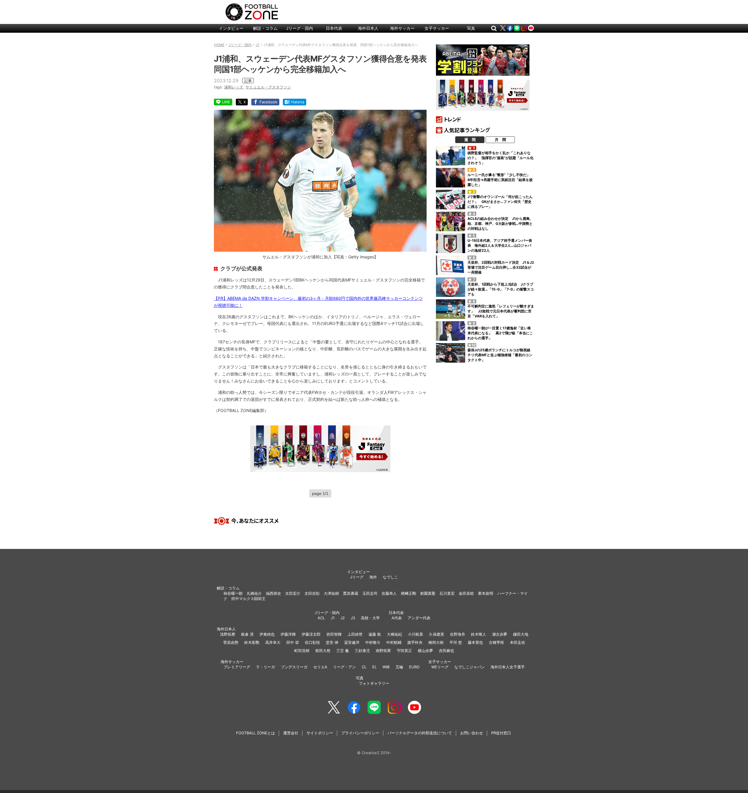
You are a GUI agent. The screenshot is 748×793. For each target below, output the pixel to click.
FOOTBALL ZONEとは (255, 733)
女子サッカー (437, 28)
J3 (353, 617)
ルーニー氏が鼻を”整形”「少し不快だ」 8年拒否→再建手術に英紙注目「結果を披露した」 (501, 180)
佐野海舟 (457, 634)
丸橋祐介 (254, 593)
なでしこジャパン (469, 667)
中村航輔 (393, 642)
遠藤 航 (374, 634)
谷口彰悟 (312, 642)
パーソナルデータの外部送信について (419, 733)
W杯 (386, 667)
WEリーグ (440, 667)
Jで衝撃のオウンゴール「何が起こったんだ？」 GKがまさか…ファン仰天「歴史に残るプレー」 (500, 201)
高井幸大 (272, 642)
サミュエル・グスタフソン (268, 87)
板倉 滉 (247, 634)
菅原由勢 (230, 642)
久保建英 (436, 634)
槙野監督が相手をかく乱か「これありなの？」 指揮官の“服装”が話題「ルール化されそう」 (501, 158)
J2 (342, 617)
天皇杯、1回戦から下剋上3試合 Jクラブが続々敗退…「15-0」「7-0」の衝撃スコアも (501, 289)
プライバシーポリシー (360, 733)
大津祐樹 (331, 593)
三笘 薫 (342, 650)
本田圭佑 (517, 642)
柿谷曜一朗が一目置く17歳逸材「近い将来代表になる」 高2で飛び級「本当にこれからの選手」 (500, 333)
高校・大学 (370, 617)
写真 (471, 28)
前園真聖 (427, 593)
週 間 (470, 139)
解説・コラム (265, 28)
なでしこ (390, 577)
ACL (321, 617)
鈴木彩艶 (251, 642)
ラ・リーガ (265, 667)
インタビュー (231, 28)
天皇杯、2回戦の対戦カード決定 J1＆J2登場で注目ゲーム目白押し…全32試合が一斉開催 (501, 267)
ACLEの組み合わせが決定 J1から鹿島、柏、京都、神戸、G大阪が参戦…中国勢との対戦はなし (500, 223)
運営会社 (290, 733)
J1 (333, 617)
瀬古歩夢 (499, 634)
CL (364, 667)
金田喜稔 (466, 593)
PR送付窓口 (501, 733)
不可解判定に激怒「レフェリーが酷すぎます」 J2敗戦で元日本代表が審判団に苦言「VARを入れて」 (501, 311)
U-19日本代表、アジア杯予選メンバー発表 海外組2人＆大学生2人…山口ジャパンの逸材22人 (500, 245)
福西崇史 (273, 593)
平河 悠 (455, 642)
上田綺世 (355, 634)
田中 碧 (292, 642)
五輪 (399, 667)
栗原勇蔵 (350, 593)
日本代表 (334, 28)
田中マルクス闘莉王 (248, 598)
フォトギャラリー (374, 683)
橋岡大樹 (436, 642)
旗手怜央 (415, 642)
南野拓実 (383, 650)
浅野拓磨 (227, 634)
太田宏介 (292, 593)
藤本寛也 (475, 642)
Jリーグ (356, 577)
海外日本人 (368, 28)
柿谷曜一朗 (233, 593)
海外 (373, 577)
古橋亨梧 (496, 642)
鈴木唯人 (478, 634)
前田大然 (322, 650)
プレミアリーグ (237, 667)
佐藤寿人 (389, 593)
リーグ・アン (344, 667)
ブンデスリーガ (294, 667)
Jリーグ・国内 (299, 28)
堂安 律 (332, 642)
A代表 (397, 617)
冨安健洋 (351, 642)
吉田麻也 (446, 650)
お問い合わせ (471, 733)
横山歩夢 (425, 650)
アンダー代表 (419, 617)
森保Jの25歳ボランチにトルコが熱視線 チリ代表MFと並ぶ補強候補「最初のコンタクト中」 (501, 355)
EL (374, 667)
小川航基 (415, 634)
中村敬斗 (372, 642)
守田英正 (404, 650)
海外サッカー (402, 28)
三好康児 (362, 650)
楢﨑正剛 (408, 593)
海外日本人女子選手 (508, 667)
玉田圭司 (370, 593)
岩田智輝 (334, 634)
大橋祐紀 (394, 634)
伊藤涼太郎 (311, 634)
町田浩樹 (301, 650)
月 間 (500, 139)
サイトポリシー (320, 733)
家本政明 (485, 593)
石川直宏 (447, 593)
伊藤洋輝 (288, 634)
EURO (414, 667)
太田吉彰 (312, 593)
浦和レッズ (233, 87)
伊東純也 (267, 634)
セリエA (320, 667)
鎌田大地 (520, 634)
